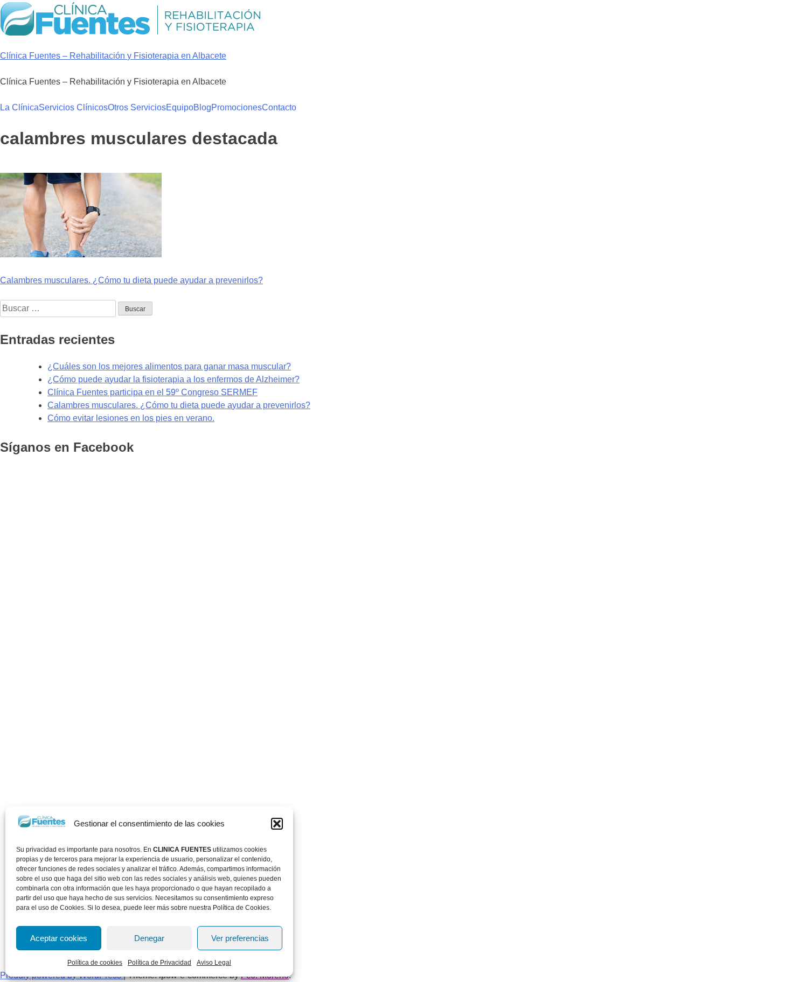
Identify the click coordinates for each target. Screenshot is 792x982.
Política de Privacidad (159, 962)
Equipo (179, 107)
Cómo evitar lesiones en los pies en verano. (130, 418)
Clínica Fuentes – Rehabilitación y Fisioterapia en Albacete (113, 55)
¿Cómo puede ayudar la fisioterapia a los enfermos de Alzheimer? (173, 379)
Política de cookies (94, 962)
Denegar (149, 938)
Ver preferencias (240, 938)
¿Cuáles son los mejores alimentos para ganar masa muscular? (169, 366)
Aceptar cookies (58, 938)
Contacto (279, 107)
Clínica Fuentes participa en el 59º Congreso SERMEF (152, 392)
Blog (202, 107)
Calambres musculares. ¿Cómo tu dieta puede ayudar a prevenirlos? (131, 280)
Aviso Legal (214, 962)
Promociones (236, 107)
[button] (277, 823)
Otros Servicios (137, 107)
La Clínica (19, 107)
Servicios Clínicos (73, 107)
